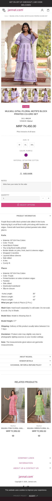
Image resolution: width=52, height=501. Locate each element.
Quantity (5, 195)
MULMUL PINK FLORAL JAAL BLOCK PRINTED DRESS (13, 428)
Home (6, 16)
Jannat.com (15, 10)
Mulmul (29, 121)
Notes (4, 180)
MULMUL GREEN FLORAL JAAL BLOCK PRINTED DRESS (39, 428)
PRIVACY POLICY (20, 496)
